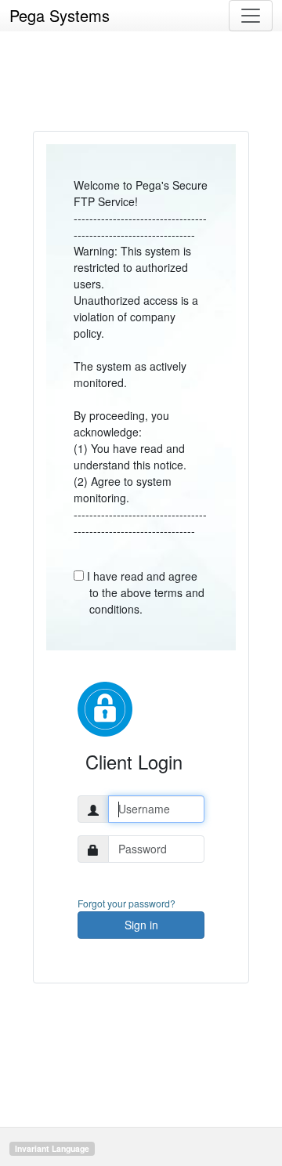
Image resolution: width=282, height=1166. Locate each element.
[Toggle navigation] (251, 15)
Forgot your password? (126, 903)
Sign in (141, 924)
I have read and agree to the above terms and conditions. (144, 592)
